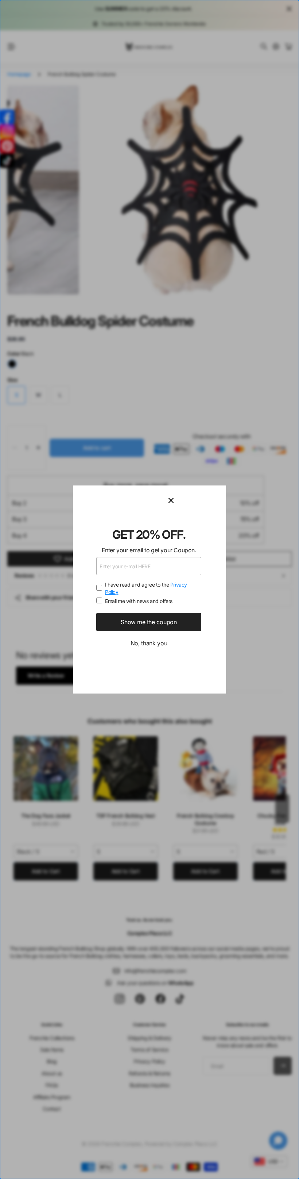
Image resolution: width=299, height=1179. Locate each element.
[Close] (193, 500)
